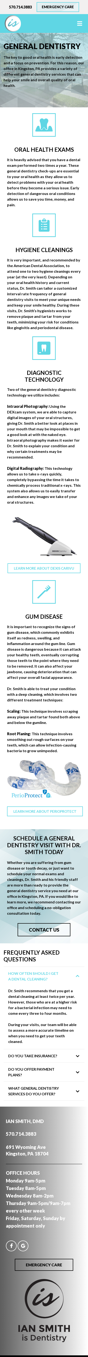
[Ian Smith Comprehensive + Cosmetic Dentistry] (44, 1340)
